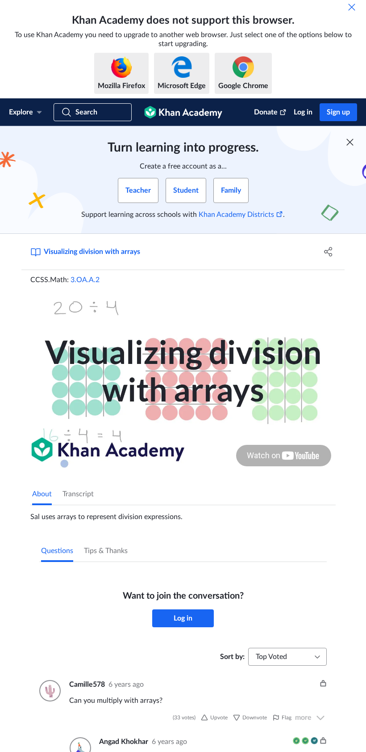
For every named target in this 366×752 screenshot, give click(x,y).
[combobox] (287, 657)
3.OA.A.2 (85, 279)
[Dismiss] (352, 7)
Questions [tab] (57, 550)
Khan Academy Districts (236, 214)
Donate (266, 112)
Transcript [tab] (78, 494)
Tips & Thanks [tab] (106, 550)
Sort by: (232, 656)
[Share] (328, 252)
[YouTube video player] (183, 381)
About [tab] (42, 494)
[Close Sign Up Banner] (350, 142)
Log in (303, 112)
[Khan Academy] (183, 112)
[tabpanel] (183, 513)
